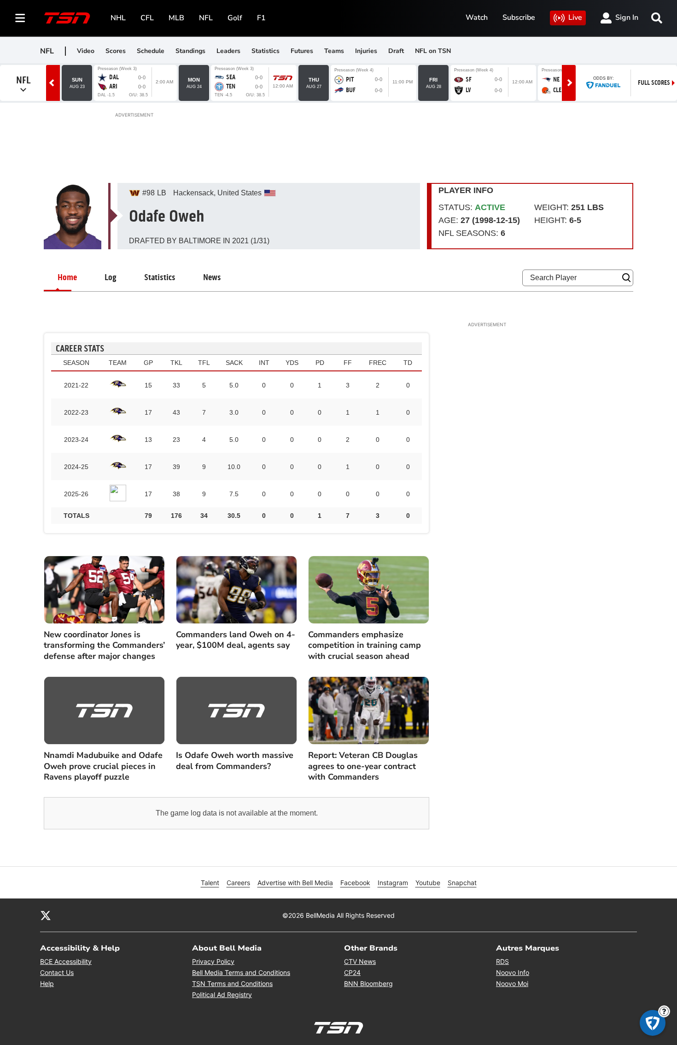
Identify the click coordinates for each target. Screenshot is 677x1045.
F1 (261, 18)
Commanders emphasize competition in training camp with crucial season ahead (364, 645)
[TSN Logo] (67, 18)
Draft (396, 51)
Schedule (150, 51)
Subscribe (518, 17)
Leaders (228, 51)
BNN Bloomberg (368, 983)
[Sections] (20, 18)
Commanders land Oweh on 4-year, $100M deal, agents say (235, 640)
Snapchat (462, 882)
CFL (147, 18)
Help (47, 983)
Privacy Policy (213, 961)
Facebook (355, 882)
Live (575, 17)
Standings (190, 51)
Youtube (427, 882)
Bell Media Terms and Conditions (241, 972)
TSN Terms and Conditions (232, 983)
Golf (235, 18)
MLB (176, 18)
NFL (206, 18)
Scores (115, 51)
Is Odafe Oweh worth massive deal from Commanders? (234, 760)
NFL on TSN (433, 51)
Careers (238, 882)
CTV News (360, 961)
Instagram (393, 882)
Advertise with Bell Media (295, 882)
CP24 (352, 972)
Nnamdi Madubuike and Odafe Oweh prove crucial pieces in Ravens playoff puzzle (103, 766)
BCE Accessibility (66, 961)
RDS (502, 961)
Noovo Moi (512, 983)
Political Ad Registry (222, 994)
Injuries (366, 51)
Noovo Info (512, 972)
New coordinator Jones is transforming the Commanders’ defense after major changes (104, 645)
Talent (210, 882)
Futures (302, 51)
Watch (477, 17)
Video (85, 51)
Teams (334, 51)
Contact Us (57, 972)
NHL (118, 18)
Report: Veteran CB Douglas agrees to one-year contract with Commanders (363, 766)
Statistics (265, 51)
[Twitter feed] (45, 915)
